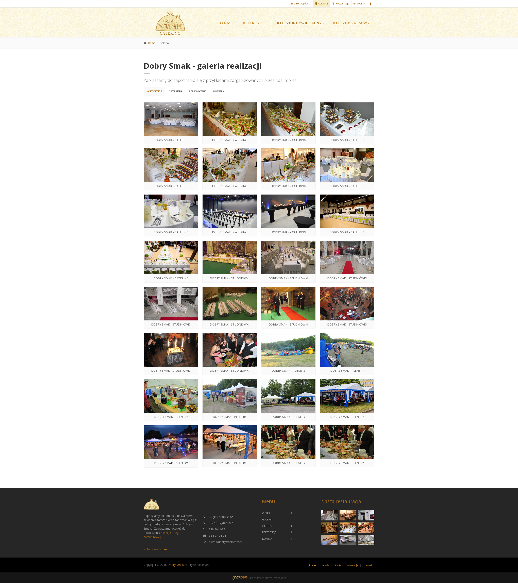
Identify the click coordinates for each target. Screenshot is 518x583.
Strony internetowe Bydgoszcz (267, 578)
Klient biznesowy (351, 23)
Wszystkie (154, 91)
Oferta (267, 526)
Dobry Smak (176, 565)
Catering (323, 3)
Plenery (218, 91)
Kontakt (268, 538)
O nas (225, 23)
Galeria (267, 519)
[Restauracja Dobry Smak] (329, 515)
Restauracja (342, 3)
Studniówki (197, 91)
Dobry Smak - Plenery (171, 463)
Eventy (361, 3)
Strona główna (302, 3)
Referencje (254, 23)
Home (151, 43)
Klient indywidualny (299, 23)
